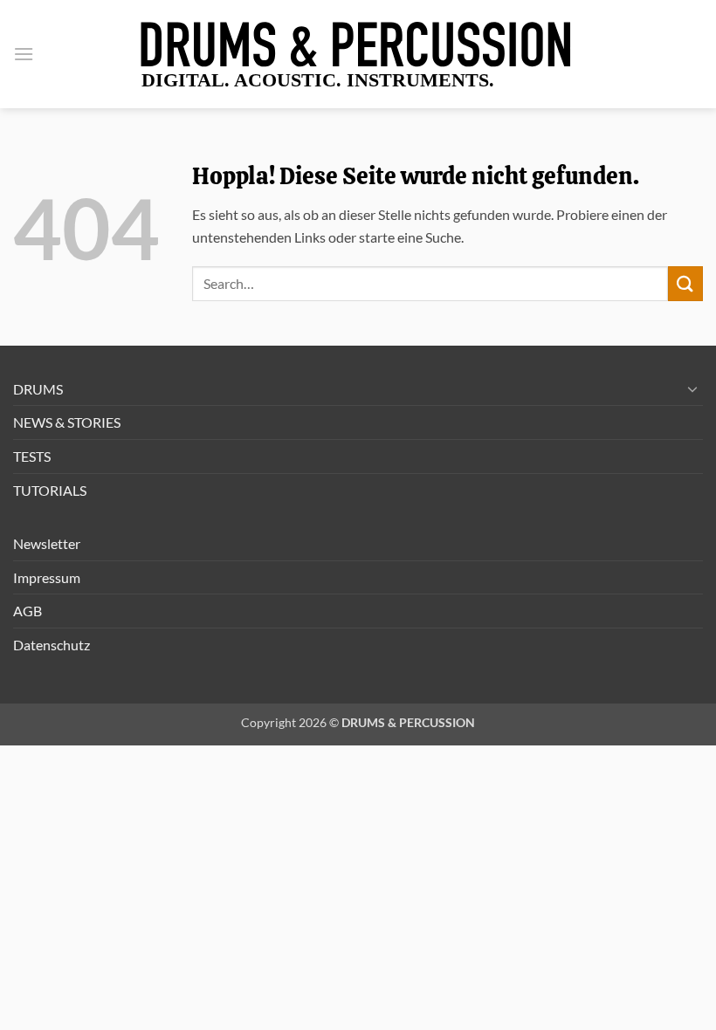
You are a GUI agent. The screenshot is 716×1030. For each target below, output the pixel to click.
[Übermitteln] (685, 283)
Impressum (46, 577)
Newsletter (46, 543)
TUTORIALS (49, 490)
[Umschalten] (692, 388)
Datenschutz (51, 644)
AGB (27, 610)
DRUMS (38, 389)
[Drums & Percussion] (358, 54)
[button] (23, 53)
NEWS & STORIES (66, 422)
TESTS (32, 456)
